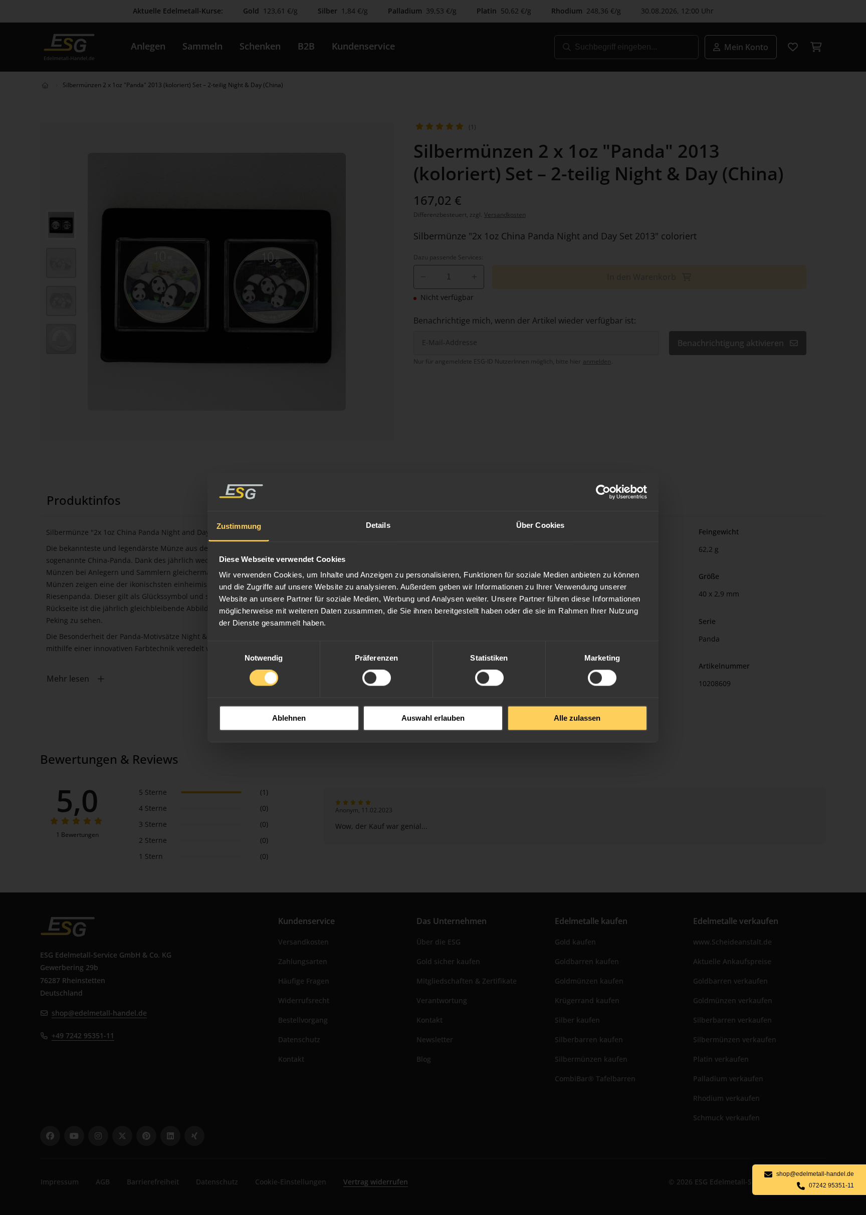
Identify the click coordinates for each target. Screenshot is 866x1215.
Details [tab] (378, 525)
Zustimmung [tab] (238, 526)
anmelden (597, 361)
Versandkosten (505, 214)
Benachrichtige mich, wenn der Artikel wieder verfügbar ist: (524, 320)
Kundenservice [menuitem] (363, 46)
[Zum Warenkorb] (816, 47)
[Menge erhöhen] (474, 276)
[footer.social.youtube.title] (74, 1136)
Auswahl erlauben (433, 718)
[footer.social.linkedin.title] (170, 1136)
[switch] (376, 678)
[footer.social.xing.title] (194, 1136)
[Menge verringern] (423, 276)
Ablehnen (289, 718)
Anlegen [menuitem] (148, 46)
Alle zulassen (577, 718)
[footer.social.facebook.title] (50, 1136)
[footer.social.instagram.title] (98, 1136)
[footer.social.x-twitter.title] (122, 1136)
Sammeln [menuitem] (202, 46)
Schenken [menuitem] (260, 46)
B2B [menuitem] (306, 46)
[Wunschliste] (793, 47)
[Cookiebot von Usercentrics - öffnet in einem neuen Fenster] (603, 492)
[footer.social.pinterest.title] (146, 1136)
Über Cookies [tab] (540, 525)
